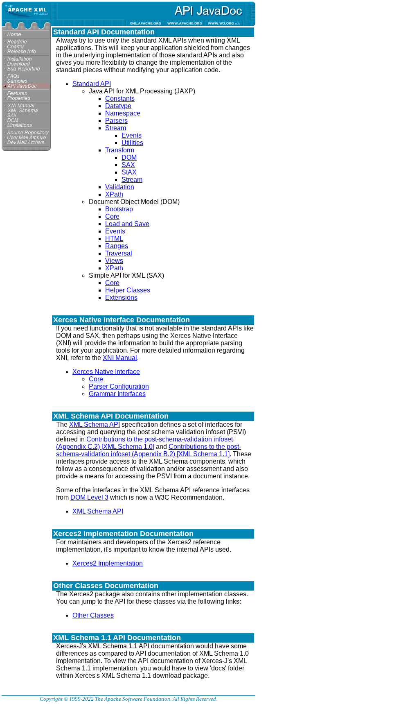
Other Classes (93, 615)
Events (132, 135)
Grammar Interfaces (117, 393)
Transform (119, 150)
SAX (128, 164)
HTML (114, 238)
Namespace (122, 113)
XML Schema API (94, 424)
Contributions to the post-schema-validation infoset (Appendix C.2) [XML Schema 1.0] (144, 443)
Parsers (116, 120)
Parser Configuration (119, 386)
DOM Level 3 (89, 497)
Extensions (121, 297)
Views (114, 260)
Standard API (91, 83)
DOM (129, 157)
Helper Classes (127, 290)
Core (112, 216)
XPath (114, 194)
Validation (119, 186)
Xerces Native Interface (106, 371)
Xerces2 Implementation (107, 563)
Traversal (118, 253)
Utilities (132, 142)
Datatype (118, 105)
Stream (115, 128)
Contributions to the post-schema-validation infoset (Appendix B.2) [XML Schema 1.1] (148, 450)
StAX (129, 172)
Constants (120, 98)
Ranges (116, 245)
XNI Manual (120, 357)
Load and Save (127, 223)
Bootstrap (119, 209)
